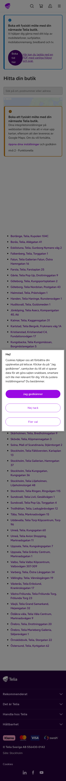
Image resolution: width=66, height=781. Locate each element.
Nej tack (33, 407)
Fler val (33, 421)
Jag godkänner (33, 394)
